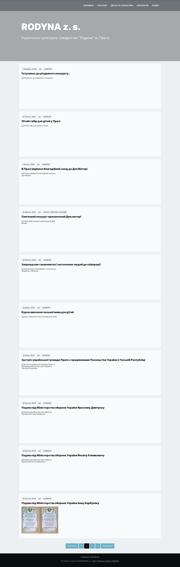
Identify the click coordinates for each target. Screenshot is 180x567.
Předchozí (72, 546)
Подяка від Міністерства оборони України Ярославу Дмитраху (63, 407)
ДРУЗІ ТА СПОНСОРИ (122, 5)
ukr (40, 69)
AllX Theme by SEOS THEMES (105, 561)
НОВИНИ (48, 69)
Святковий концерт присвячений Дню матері (51, 216)
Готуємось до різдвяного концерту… (46, 73)
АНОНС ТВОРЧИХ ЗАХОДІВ (54, 212)
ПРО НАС (102, 5)
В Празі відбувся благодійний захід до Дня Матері (54, 168)
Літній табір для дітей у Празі (41, 121)
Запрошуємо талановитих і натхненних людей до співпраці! (61, 264)
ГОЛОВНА (88, 5)
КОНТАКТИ (142, 5)
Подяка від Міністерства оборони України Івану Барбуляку (60, 503)
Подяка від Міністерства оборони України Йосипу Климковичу (63, 455)
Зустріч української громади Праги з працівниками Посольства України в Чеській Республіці (83, 359)
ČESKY (155, 5)
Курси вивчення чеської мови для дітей (48, 312)
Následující (107, 546)
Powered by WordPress (90, 557)
